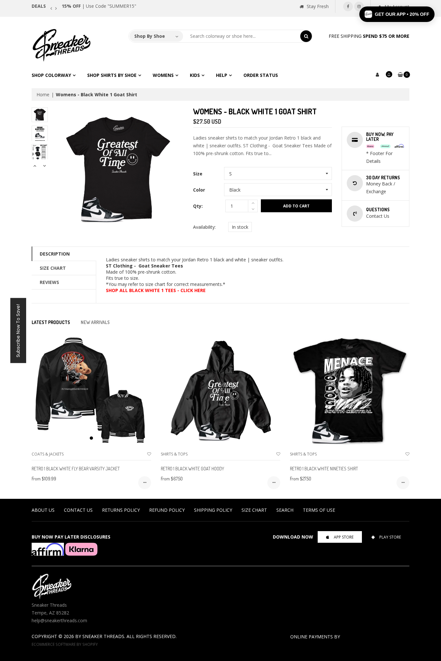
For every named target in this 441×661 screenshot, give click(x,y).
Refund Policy (167, 510)
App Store (344, 537)
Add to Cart (296, 206)
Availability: (204, 227)
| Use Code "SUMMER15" (99, 6)
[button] (397, 14)
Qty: (198, 206)
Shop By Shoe (149, 36)
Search (284, 510)
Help (221, 75)
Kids (195, 75)
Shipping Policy (213, 510)
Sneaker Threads (103, 636)
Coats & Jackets (48, 454)
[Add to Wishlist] (149, 454)
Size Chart (53, 268)
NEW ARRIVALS (95, 322)
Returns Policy (121, 510)
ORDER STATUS (260, 75)
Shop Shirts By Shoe (112, 75)
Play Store (390, 537)
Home (42, 94)
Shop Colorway (51, 75)
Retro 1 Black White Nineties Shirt (324, 468)
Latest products (51, 322)
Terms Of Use (319, 510)
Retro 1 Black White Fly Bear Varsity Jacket (76, 468)
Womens (163, 75)
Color (199, 190)
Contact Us (78, 510)
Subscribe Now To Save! (18, 330)
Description (55, 254)
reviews (49, 282)
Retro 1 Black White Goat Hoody (192, 468)
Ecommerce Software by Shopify (65, 644)
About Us (43, 510)
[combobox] (242, 36)
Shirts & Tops (174, 454)
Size (197, 174)
